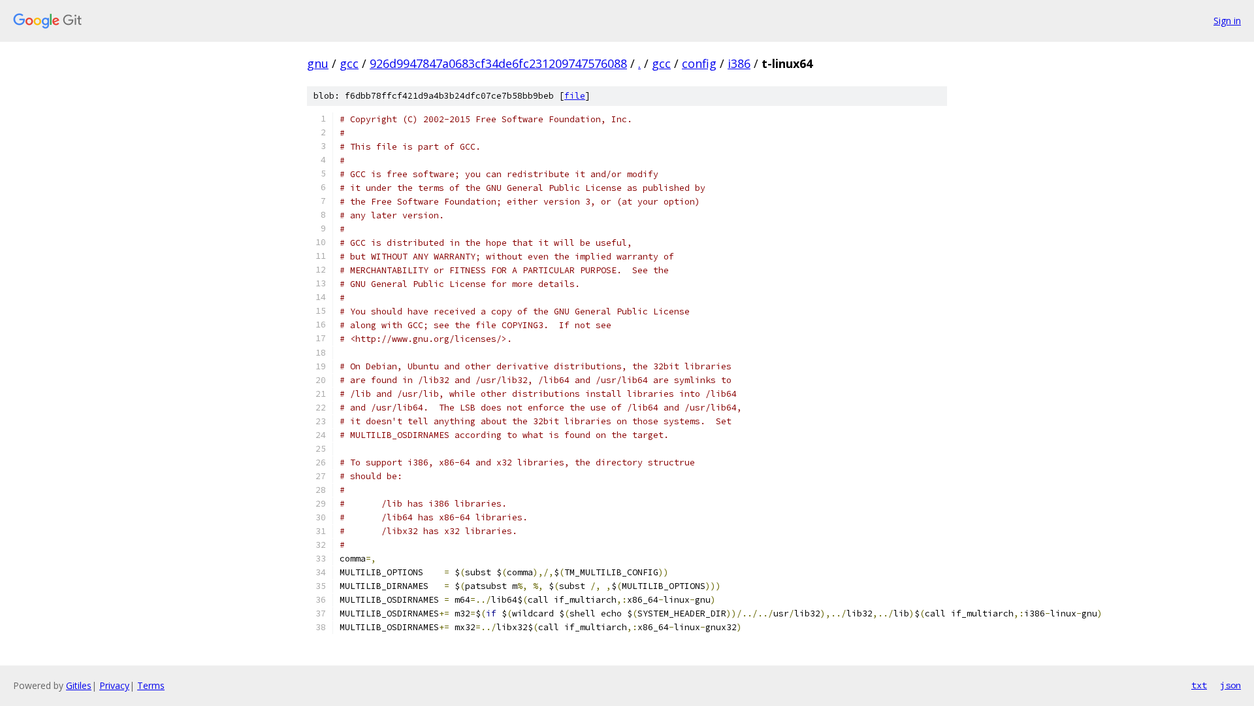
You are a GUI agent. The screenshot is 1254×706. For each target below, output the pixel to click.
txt (1199, 685)
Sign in (1227, 20)
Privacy (114, 685)
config (699, 63)
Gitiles (78, 685)
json (1230, 685)
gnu (318, 63)
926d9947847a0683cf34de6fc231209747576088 (498, 63)
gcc (349, 63)
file (574, 95)
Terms (151, 685)
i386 (739, 63)
